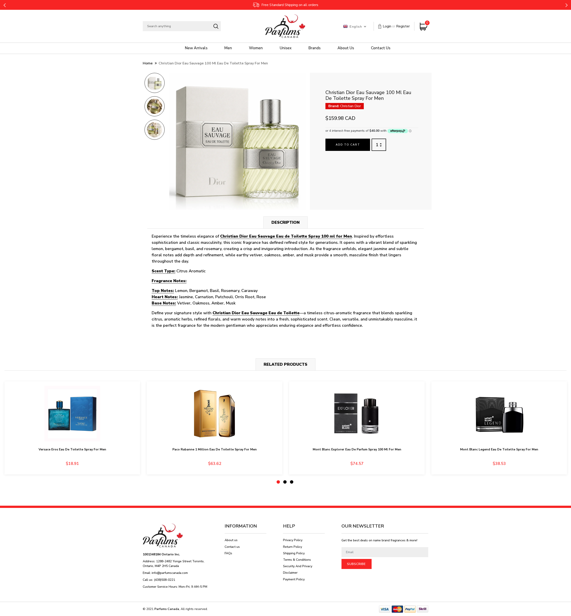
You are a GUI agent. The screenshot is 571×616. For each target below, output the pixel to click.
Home (148, 63)
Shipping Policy (294, 553)
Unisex (286, 48)
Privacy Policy (292, 540)
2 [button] (285, 482)
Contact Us (380, 48)
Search (216, 26)
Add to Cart (348, 144)
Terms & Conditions (297, 560)
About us (231, 540)
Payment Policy (294, 579)
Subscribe (356, 564)
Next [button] (566, 4)
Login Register (396, 26)
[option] (154, 84)
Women (256, 48)
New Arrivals (196, 48)
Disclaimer (290, 573)
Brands (314, 48)
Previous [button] (4, 4)
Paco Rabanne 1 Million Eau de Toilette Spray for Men (214, 449)
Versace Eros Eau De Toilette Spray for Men (72, 449)
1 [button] (278, 482)
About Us (345, 48)
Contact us (232, 547)
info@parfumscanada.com (170, 573)
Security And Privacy (297, 566)
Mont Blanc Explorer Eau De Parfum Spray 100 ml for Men (357, 449)
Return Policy (292, 547)
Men (228, 48)
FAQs (228, 553)
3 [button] (291, 482)
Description (285, 222)
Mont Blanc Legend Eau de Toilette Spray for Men (499, 449)
